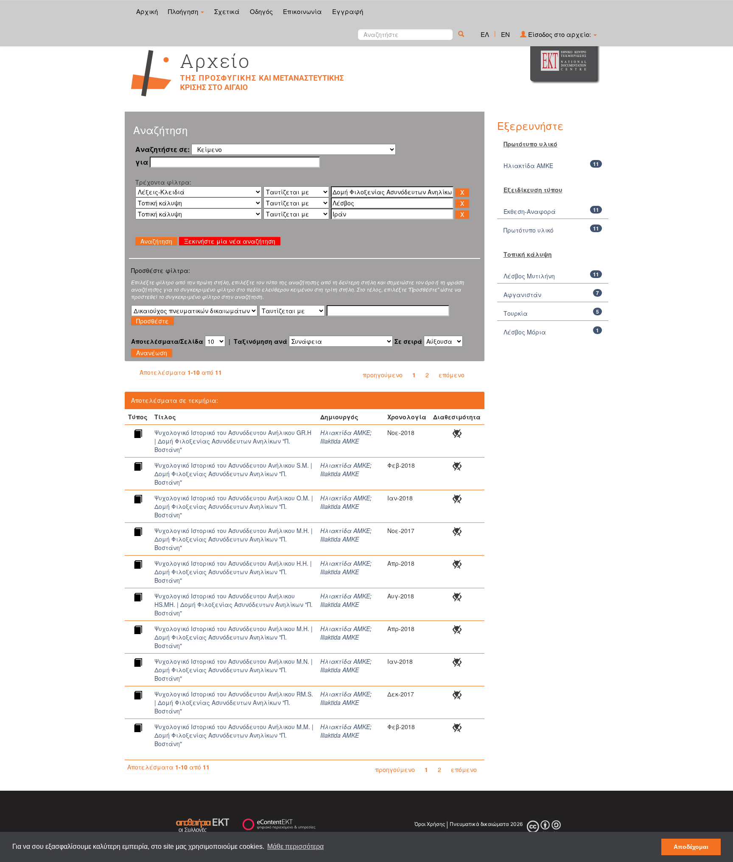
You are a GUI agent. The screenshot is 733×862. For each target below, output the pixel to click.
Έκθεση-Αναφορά (530, 211)
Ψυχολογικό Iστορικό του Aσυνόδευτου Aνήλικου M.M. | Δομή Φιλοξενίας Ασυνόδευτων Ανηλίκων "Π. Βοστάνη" (233, 735)
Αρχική (147, 11)
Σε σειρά (408, 341)
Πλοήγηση (184, 11)
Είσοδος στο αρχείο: (559, 34)
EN (505, 34)
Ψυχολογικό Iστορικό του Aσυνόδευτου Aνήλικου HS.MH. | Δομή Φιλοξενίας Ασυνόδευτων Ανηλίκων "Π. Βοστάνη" (233, 604)
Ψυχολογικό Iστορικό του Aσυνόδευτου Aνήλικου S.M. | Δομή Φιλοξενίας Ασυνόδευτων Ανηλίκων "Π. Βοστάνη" (233, 473)
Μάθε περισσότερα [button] (295, 846)
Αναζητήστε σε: (162, 149)
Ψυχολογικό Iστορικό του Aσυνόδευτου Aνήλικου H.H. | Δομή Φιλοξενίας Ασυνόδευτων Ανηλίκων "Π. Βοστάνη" (233, 571)
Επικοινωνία (302, 11)
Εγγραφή (347, 11)
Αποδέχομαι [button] (691, 846)
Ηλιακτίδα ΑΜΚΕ (345, 432)
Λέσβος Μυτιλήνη (529, 276)
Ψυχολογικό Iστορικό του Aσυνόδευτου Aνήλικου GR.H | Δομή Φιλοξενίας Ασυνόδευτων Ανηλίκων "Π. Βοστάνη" (232, 441)
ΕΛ (485, 34)
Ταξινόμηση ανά (260, 341)
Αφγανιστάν (522, 294)
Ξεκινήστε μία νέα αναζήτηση (229, 241)
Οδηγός (261, 11)
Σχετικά (227, 11)
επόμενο (451, 375)
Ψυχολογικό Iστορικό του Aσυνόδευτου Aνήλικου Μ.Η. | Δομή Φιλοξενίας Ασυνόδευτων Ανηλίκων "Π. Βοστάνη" (233, 539)
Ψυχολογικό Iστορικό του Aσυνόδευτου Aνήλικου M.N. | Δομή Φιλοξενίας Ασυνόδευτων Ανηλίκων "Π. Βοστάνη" (233, 669)
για (141, 162)
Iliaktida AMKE (339, 441)
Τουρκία (516, 313)
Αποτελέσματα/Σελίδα (167, 341)
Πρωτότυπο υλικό (529, 230)
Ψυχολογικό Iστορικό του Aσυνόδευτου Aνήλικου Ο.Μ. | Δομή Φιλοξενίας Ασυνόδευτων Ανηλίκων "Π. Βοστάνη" (233, 506)
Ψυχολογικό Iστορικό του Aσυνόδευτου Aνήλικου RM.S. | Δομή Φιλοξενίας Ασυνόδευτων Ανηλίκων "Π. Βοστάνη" (233, 702)
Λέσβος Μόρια (525, 332)
